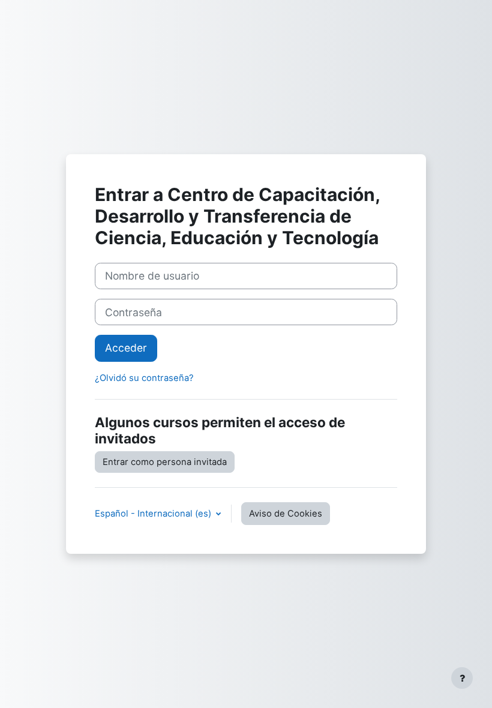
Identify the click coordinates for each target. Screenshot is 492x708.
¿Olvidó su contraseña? (144, 378)
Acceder (126, 347)
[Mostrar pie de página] (462, 678)
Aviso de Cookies (285, 513)
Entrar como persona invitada (165, 462)
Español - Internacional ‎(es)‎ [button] (154, 513)
